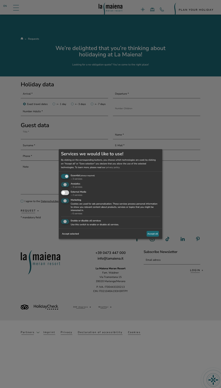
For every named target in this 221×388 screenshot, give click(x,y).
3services (76, 178)
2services (76, 195)
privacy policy (112, 167)
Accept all (152, 233)
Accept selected (70, 233)
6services (76, 213)
